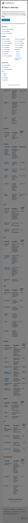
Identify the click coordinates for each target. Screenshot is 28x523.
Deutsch (18, 51)
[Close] (26, 3)
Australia (4, 65)
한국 (3, 80)
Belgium (3, 39)
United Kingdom (18, 58)
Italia (3, 53)
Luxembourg (5, 55)
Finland (3, 47)
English (17, 53)
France (3, 49)
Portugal (17, 45)
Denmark (4, 41)
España (3, 45)
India (3, 67)
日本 (3, 77)
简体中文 (5, 73)
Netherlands (17, 39)
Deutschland (4, 43)
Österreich (17, 43)
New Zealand (5, 69)
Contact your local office (14, 85)
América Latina (5, 29)
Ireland (3, 51)
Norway (16, 41)
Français (18, 55)
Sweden (16, 47)
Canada (3, 31)
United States (5, 33)
